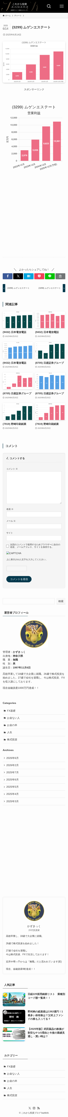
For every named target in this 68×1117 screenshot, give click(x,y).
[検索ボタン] (49, 6)
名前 (9, 509)
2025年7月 (12, 772)
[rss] (38, 1108)
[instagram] (34, 1108)
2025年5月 (12, 786)
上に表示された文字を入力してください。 (27, 559)
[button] (8, 276)
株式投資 (12, 739)
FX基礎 (11, 710)
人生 (9, 732)
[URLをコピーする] (60, 276)
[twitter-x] (29, 1108)
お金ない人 (13, 718)
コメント (12, 469)
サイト (9, 533)
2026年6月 (12, 758)
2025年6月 (12, 779)
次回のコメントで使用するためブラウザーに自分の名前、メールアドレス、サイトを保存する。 (35, 546)
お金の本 (12, 725)
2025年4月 (12, 794)
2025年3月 (12, 801)
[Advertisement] (34, 218)
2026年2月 (12, 765)
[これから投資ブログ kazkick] (19, 6)
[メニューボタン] (61, 6)
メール (11, 521)
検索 (60, 601)
